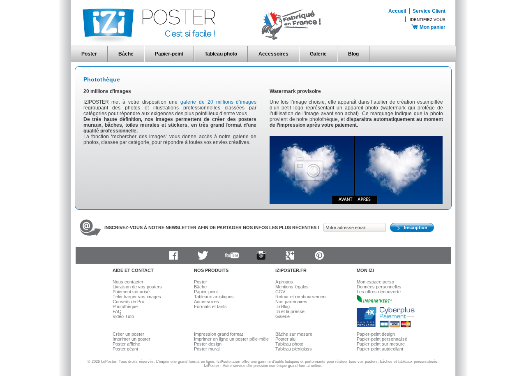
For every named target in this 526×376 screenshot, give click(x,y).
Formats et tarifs (210, 306)
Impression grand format (218, 334)
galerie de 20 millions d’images (218, 102)
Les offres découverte (379, 291)
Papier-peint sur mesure (381, 343)
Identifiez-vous (427, 19)
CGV (280, 291)
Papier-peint (169, 54)
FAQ (117, 311)
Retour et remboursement (301, 296)
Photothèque (101, 79)
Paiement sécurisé (131, 291)
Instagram (261, 255)
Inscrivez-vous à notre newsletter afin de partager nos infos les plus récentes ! (211, 227)
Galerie (318, 54)
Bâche (126, 54)
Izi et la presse (290, 311)
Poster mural (206, 348)
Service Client (429, 11)
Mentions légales (292, 286)
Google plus (290, 255)
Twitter (202, 255)
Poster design (207, 343)
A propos (284, 281)
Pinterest (319, 255)
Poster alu (285, 339)
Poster (89, 54)
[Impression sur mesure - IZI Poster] (202, 43)
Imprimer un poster (131, 339)
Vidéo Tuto (123, 316)
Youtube (231, 255)
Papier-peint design (376, 334)
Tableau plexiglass (293, 348)
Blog (353, 54)
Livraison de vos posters (137, 286)
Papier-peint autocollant (380, 348)
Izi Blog (282, 306)
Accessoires (273, 54)
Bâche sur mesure (293, 334)
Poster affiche (126, 343)
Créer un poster (128, 334)
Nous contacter (128, 281)
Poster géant (125, 348)
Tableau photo (221, 54)
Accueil (397, 11)
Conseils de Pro (128, 301)
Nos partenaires (291, 301)
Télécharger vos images (137, 296)
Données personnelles (379, 286)
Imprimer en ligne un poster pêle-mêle (231, 339)
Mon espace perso (375, 281)
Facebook (173, 255)
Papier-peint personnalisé (382, 339)
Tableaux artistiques (214, 296)
